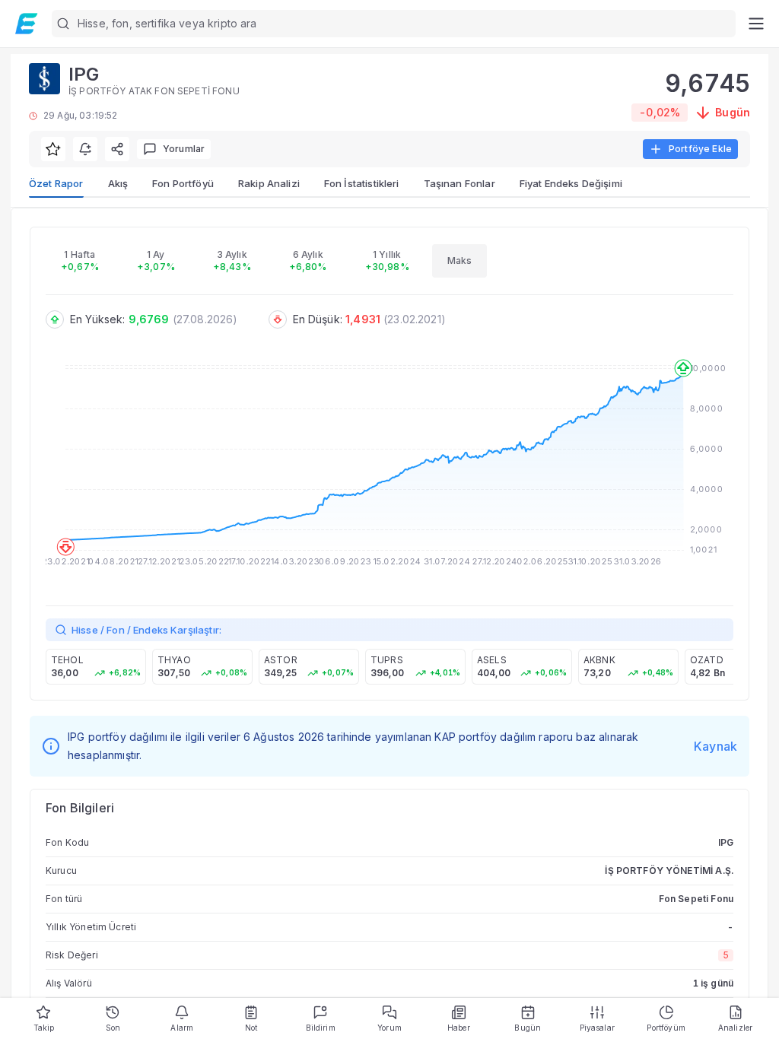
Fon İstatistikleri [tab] (361, 183)
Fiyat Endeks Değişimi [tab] (571, 183)
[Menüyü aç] (756, 23)
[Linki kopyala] (117, 149)
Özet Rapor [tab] (56, 183)
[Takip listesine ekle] (53, 149)
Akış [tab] (118, 183)
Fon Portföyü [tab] (183, 183)
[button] (394, 23)
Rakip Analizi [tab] (269, 183)
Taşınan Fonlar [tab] (459, 183)
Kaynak (715, 746)
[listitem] (96, 667)
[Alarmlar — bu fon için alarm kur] (85, 149)
